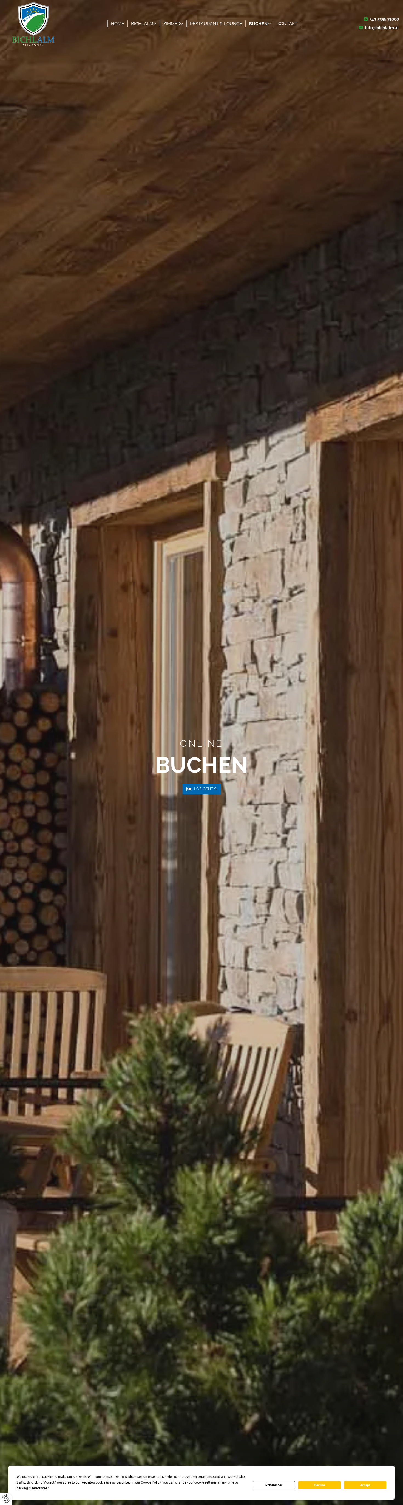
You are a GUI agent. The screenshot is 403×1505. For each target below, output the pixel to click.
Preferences (274, 1485)
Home (117, 23)
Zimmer (171, 23)
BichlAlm (142, 23)
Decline (319, 1485)
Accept (365, 1485)
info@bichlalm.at (382, 27)
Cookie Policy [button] (151, 1482)
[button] (201, 789)
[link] (144, 23)
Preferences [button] (38, 1488)
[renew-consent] (6, 1499)
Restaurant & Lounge (216, 23)
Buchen (258, 23)
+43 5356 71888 (384, 19)
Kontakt (287, 23)
